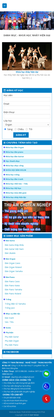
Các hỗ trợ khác (9, 406)
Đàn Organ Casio (12, 263)
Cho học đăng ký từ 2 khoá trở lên (17, 388)
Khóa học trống (13, 174)
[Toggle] (51, 240)
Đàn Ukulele (10, 253)
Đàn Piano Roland (13, 293)
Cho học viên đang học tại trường (16, 386)
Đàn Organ (10, 259)
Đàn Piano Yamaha (13, 289)
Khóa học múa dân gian (16, 193)
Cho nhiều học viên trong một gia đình (19, 383)
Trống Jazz (10, 307)
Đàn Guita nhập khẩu (14, 245)
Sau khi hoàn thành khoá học (15, 400)
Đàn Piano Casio (12, 281)
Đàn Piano (10, 277)
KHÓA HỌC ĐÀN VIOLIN (16, 170)
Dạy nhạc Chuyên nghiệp (27, 6)
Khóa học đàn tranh (14, 179)
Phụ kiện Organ (12, 340)
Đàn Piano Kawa (12, 285)
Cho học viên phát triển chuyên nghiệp (19, 391)
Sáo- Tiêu (9, 322)
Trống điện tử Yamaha (15, 303)
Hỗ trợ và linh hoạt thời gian (14, 403)
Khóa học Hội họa (13, 188)
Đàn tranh (9, 318)
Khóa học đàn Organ (15, 147)
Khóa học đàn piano (14, 152)
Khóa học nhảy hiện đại (16, 197)
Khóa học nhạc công (15, 165)
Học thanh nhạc (13, 161)
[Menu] (4, 5)
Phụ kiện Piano (11, 345)
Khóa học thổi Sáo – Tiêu (17, 183)
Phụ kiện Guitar (12, 336)
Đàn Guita (10, 240)
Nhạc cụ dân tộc (13, 313)
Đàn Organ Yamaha (14, 271)
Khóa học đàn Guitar (15, 156)
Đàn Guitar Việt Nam (14, 249)
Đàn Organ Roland (13, 267)
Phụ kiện (9, 332)
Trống (8, 299)
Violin (8, 327)
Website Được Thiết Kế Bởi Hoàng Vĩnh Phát (27, 412)
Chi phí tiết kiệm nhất (11, 397)
